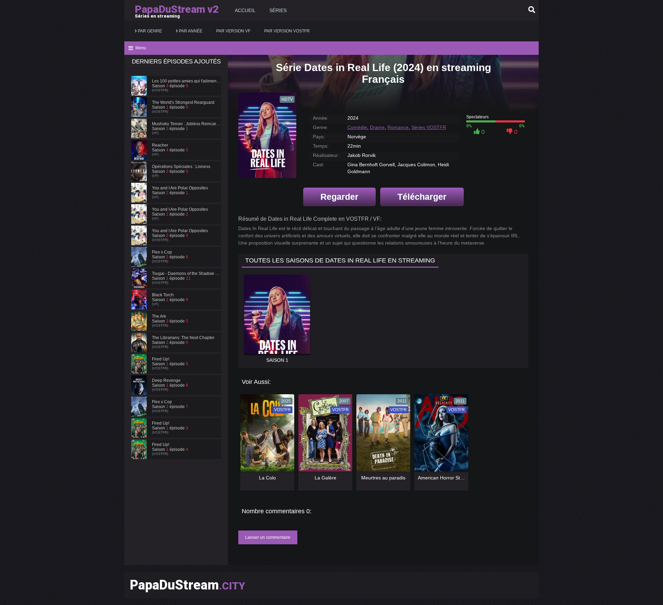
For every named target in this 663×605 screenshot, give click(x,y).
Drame (377, 127)
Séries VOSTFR (428, 127)
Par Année (190, 31)
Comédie (357, 127)
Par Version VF (233, 31)
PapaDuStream (187, 585)
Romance (398, 127)
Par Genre (149, 31)
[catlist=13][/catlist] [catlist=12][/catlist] (265, 435)
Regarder (339, 196)
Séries (278, 10)
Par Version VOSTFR (287, 31)
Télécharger (421, 196)
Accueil (245, 10)
